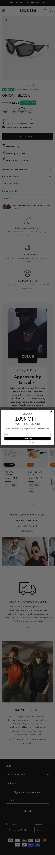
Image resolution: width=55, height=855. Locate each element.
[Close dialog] (51, 411)
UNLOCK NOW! (27, 438)
